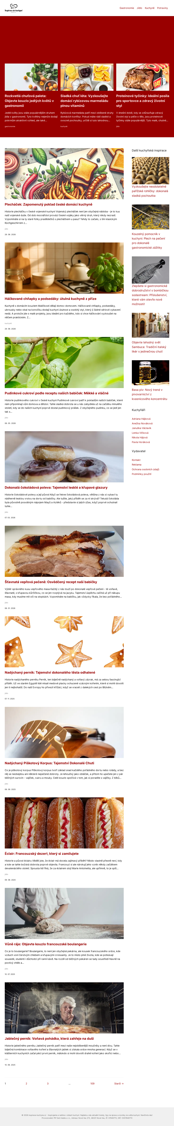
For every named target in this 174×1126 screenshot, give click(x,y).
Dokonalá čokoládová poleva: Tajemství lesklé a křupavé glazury (56, 487)
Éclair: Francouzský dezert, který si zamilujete (42, 854)
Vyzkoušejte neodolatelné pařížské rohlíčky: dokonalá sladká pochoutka (150, 191)
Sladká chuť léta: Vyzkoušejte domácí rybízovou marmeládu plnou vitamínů (84, 101)
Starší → (119, 1083)
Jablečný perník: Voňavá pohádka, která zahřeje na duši (49, 1039)
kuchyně (63, 126)
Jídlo (139, 8)
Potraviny (162, 8)
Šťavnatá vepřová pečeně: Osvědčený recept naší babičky (51, 582)
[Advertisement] (87, 43)
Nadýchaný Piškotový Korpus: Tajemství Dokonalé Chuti (49, 763)
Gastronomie (127, 8)
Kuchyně (149, 8)
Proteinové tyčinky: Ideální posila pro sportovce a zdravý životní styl (142, 101)
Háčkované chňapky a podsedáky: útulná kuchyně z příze (50, 299)
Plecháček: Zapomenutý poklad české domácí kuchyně (48, 204)
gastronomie (10, 126)
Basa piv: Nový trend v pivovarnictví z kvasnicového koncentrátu (149, 394)
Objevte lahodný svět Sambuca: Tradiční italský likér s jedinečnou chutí (149, 347)
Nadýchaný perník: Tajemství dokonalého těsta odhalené (50, 672)
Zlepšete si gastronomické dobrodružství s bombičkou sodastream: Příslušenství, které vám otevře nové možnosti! (150, 295)
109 (92, 1083)
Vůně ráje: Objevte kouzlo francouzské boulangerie (46, 944)
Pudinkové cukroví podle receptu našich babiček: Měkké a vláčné (56, 393)
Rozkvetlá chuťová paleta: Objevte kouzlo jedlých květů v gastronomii (29, 101)
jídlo (118, 126)
